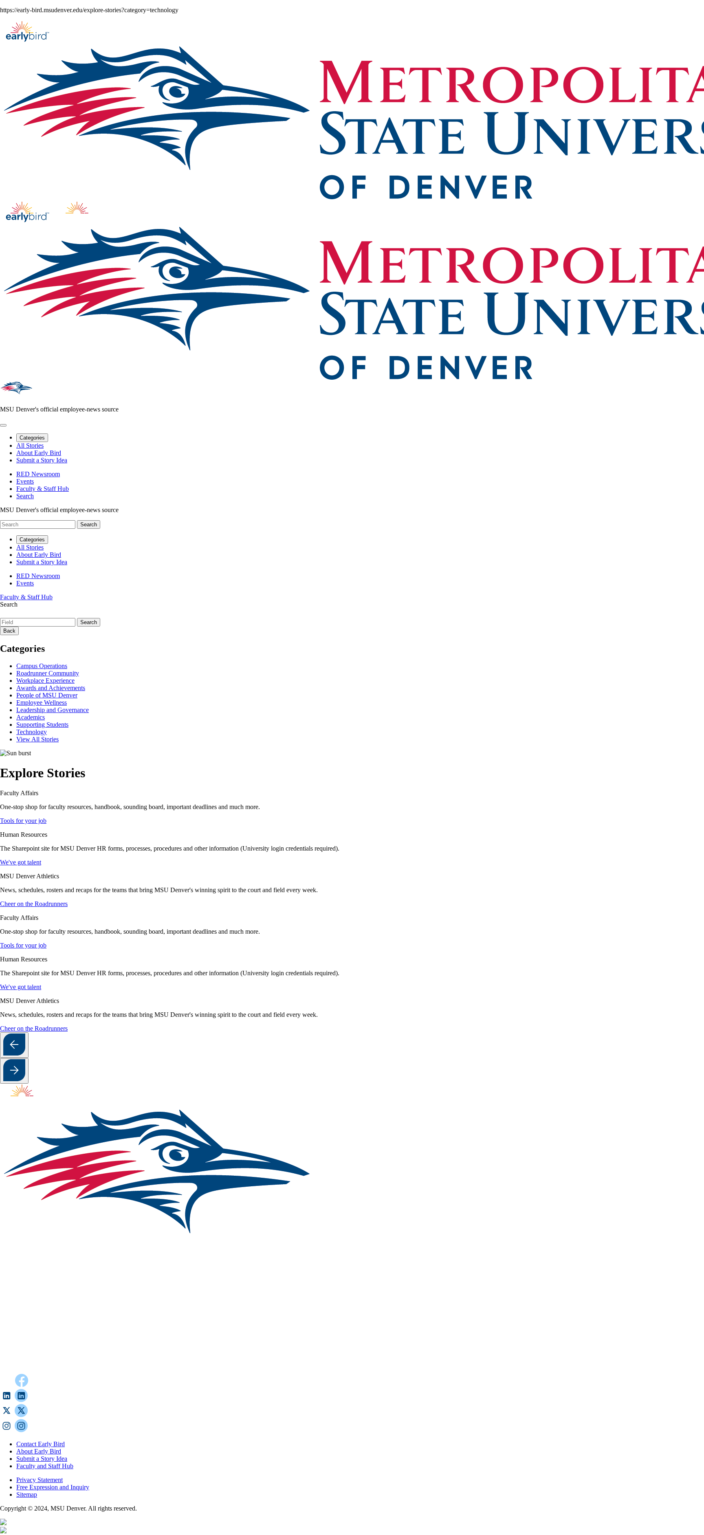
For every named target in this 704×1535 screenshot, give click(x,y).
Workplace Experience (45, 680)
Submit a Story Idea (41, 460)
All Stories (30, 445)
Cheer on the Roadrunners (34, 903)
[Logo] (257, 1369)
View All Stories (37, 739)
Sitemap (26, 1494)
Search (9, 604)
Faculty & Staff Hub (42, 488)
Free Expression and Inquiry (52, 1487)
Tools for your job (23, 820)
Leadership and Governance (52, 709)
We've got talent (20, 862)
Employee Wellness (41, 702)
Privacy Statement (39, 1479)
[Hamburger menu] (3, 425)
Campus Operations (41, 665)
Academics (30, 717)
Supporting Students (42, 724)
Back (9, 631)
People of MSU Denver (46, 695)
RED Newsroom (38, 474)
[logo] (26, 1103)
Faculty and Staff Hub (44, 1465)
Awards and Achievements (50, 687)
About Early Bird (38, 452)
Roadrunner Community (47, 673)
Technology (31, 731)
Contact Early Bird (40, 1443)
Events (25, 481)
